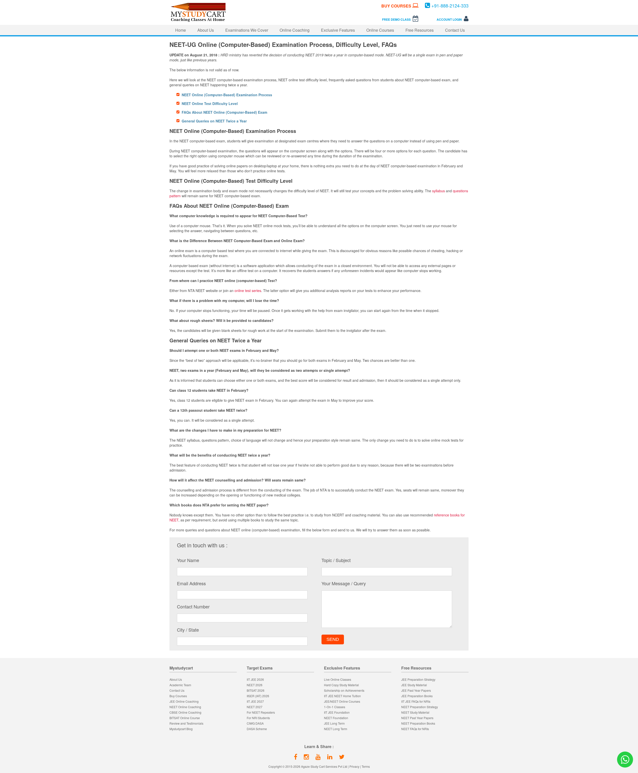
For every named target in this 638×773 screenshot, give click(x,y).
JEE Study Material (414, 685)
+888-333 (450, 5)
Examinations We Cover (246, 30)
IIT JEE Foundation (337, 712)
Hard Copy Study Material (341, 685)
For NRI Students (258, 718)
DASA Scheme (257, 729)
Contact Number (193, 606)
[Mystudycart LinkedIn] (329, 756)
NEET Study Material (415, 712)
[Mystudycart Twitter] (341, 756)
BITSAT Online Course (184, 718)
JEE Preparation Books (417, 696)
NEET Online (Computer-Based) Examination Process (227, 94)
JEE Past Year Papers (416, 690)
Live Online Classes (337, 679)
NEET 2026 (254, 685)
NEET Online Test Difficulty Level (210, 103)
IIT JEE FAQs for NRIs (415, 701)
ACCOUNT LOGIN (450, 19)
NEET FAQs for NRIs (415, 729)
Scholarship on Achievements (344, 690)
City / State (188, 629)
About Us (205, 30)
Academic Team (180, 685)
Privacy (354, 766)
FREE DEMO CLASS (396, 19)
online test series (248, 290)
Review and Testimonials (186, 723)
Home (180, 30)
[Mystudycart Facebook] (295, 756)
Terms (366, 766)
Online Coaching (295, 30)
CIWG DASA (255, 723)
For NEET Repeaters (261, 712)
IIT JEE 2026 (255, 679)
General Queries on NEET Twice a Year (214, 120)
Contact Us (455, 30)
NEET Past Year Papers (417, 718)
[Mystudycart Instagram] (306, 756)
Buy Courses (178, 696)
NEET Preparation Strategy (419, 707)
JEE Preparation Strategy (418, 679)
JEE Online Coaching (184, 701)
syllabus (438, 190)
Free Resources (419, 30)
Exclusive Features (338, 30)
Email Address (191, 583)
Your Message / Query (343, 583)
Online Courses (380, 30)
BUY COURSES (396, 6)
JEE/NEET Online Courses (342, 701)
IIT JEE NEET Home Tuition (342, 696)
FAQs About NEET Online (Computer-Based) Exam (224, 112)
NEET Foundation (336, 718)
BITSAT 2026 (255, 690)
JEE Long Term (334, 723)
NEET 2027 (254, 707)
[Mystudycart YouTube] (318, 756)
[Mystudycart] (197, 21)
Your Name (188, 560)
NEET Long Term (335, 729)
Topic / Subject (336, 560)
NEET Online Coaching (185, 707)
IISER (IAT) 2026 (258, 696)
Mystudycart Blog (181, 729)
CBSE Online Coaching (185, 712)
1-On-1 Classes (334, 707)
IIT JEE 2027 (255, 701)
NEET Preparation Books (418, 723)
